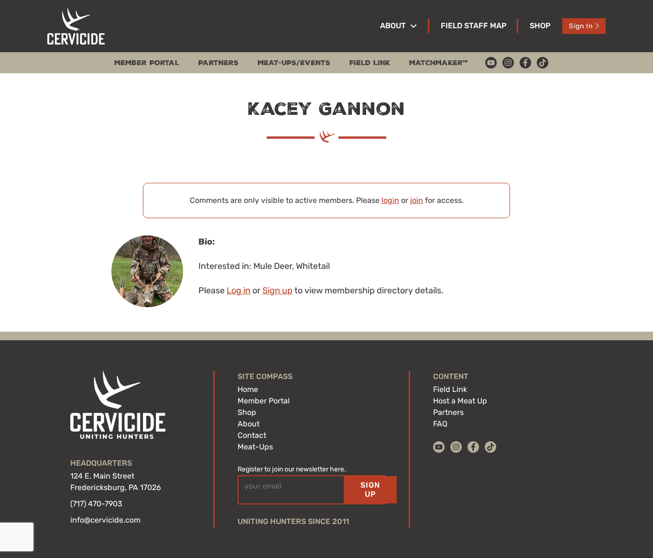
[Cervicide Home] (76, 26)
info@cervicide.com (105, 520)
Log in (238, 290)
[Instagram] (508, 62)
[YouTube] (491, 62)
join (416, 200)
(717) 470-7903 (96, 503)
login (390, 200)
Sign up (277, 290)
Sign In (581, 26)
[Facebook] (525, 62)
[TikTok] (542, 62)
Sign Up (370, 489)
